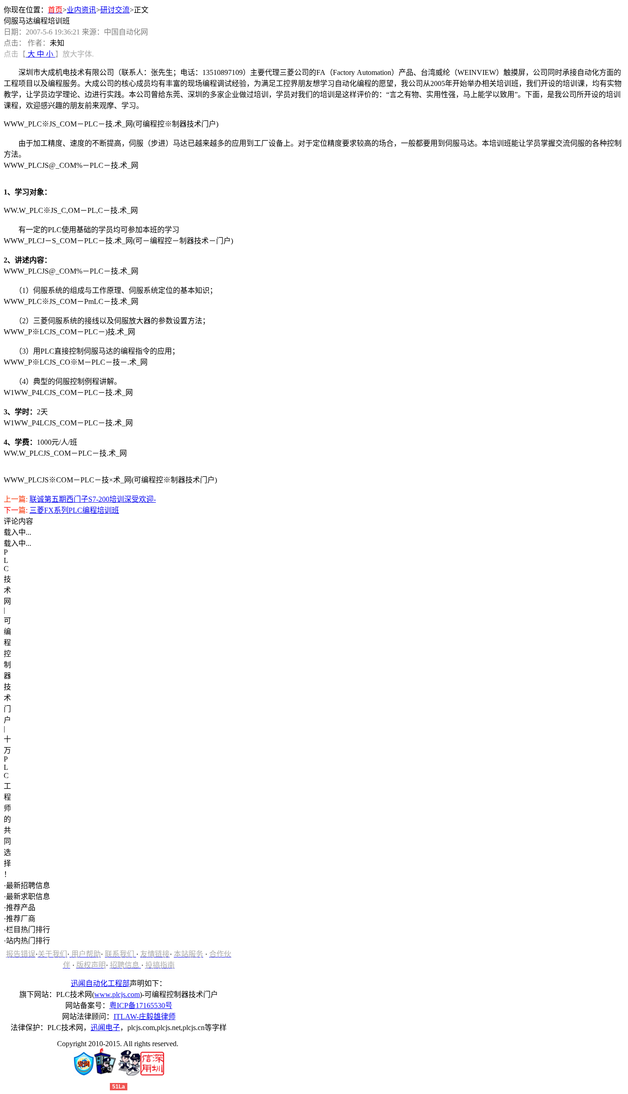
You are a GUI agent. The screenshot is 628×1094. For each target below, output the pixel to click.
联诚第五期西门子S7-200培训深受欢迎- (92, 499)
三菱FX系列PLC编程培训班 (74, 510)
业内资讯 (81, 10)
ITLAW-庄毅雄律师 (145, 1016)
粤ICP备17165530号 (140, 1005)
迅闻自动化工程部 (100, 983)
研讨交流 (115, 10)
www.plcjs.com (117, 994)
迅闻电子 (105, 1027)
